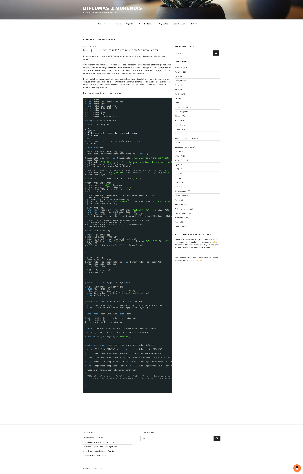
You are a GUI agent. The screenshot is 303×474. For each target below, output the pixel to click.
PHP (176, 178)
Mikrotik (178, 151)
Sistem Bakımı (180, 196)
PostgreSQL (180, 182)
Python (177, 187)
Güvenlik (178, 116)
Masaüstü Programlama (184, 147)
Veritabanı (179, 204)
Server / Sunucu (181, 191)
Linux (177, 143)
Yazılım (119, 24)
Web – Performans (146, 24)
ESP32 (177, 98)
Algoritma (130, 24)
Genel (177, 103)
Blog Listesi (164, 24)
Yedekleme (179, 226)
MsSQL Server (180, 160)
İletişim (194, 24)
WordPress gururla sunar (92, 469)
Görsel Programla (182, 112)
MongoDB (179, 156)
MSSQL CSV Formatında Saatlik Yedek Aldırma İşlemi (120, 50)
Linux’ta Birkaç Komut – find (93, 438)
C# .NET (178, 76)
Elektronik (179, 94)
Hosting (178, 120)
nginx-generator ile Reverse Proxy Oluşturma (100, 442)
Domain (178, 85)
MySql (177, 165)
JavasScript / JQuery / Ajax (185, 138)
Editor (177, 90)
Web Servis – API (181, 213)
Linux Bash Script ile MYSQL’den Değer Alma (99, 447)
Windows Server (181, 218)
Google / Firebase (182, 107)
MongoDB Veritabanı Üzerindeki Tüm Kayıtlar (100, 451)
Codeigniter (179, 81)
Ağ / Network (180, 67)
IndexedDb (179, 129)
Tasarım (178, 200)
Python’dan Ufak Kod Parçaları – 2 (95, 456)
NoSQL (177, 169)
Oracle (177, 174)
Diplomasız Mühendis (112, 8)
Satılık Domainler (180, 24)
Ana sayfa (102, 24)
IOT (176, 134)
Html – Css (179, 125)
